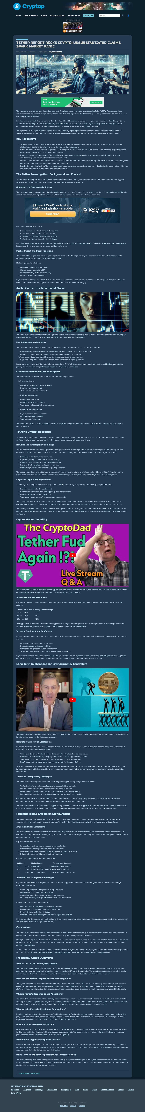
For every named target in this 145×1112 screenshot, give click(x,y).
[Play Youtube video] (72, 555)
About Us (64, 1106)
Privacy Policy (74, 15)
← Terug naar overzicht (28, 1073)
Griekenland (52, 1090)
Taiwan (131, 1090)
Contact (82, 1106)
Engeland (15, 1090)
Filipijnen (27, 1090)
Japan (94, 1090)
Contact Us (88, 15)
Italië (85, 1090)
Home (18, 15)
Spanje (121, 1090)
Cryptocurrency (31, 15)
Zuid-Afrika (16, 1093)
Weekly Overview (57, 15)
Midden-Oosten (107, 1090)
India (77, 1090)
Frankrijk (39, 1090)
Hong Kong (66, 1090)
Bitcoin (44, 15)
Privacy (73, 1106)
